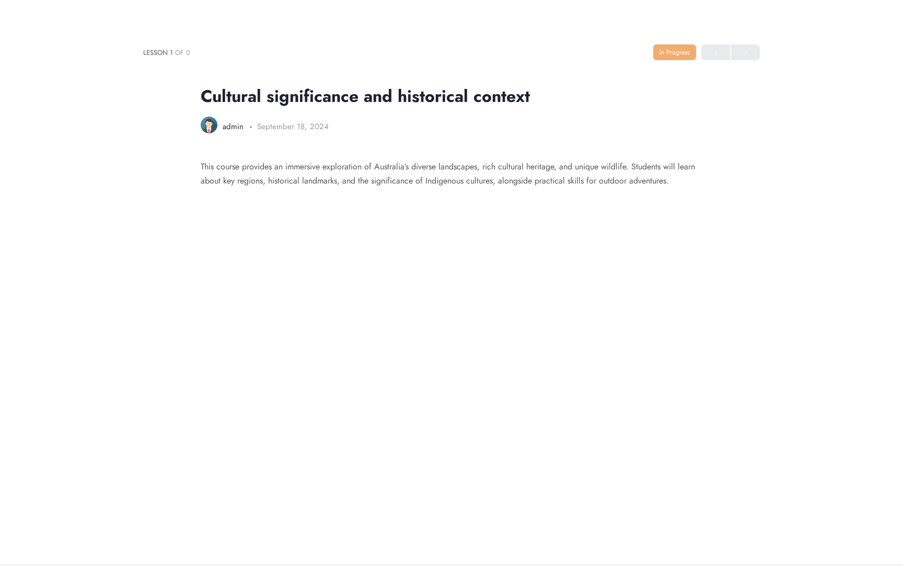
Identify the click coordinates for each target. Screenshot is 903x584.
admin (234, 126)
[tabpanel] (451, 173)
